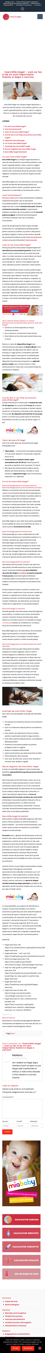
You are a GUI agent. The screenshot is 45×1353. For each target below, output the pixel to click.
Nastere (6, 1331)
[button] (40, 16)
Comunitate (8, 5)
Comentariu (8, 1097)
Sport (12, 1033)
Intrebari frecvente (24, 5)
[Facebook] (22, 9)
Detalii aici (28, 1348)
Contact (38, 5)
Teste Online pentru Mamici (27, 2)
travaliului (22, 573)
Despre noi (9, 2)
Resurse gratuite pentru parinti (16, 3)
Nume (5, 1121)
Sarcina (5, 198)
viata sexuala (31, 240)
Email (19, 1121)
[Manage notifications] (40, 1348)
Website (33, 1121)
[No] (42, 1345)
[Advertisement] (22, 44)
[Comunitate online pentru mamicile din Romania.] (11, 17)
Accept (16, 1348)
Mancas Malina (8, 1018)
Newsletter (35, 3)
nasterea (13, 198)
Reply (6, 1062)
